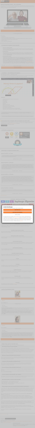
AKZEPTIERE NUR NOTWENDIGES (17, 212)
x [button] (31, 206)
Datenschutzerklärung (16, 217)
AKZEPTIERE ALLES (17, 209)
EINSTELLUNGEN (17, 214)
